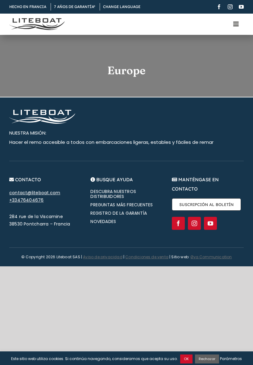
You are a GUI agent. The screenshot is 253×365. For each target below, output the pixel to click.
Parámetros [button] (231, 358)
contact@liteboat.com (34, 193)
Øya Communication (211, 257)
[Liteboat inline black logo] (37, 20)
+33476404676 (26, 200)
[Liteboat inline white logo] (42, 112)
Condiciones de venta (146, 257)
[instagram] (230, 6)
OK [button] (186, 358)
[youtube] (241, 6)
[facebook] (219, 6)
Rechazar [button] (207, 358)
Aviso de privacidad (102, 257)
